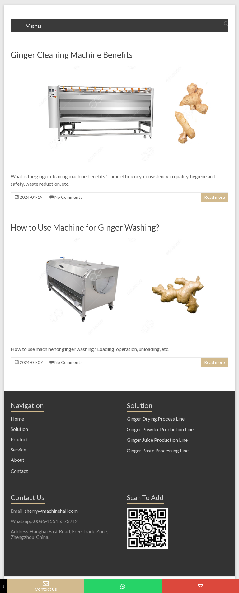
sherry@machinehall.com (51, 511)
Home (17, 419)
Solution (19, 429)
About (17, 460)
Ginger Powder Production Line (160, 429)
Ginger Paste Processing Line (158, 450)
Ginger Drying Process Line (156, 419)
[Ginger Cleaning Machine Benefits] (119, 68)
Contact (19, 471)
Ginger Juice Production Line (157, 440)
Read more (214, 197)
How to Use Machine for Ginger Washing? (85, 227)
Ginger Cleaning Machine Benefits (72, 55)
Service (18, 449)
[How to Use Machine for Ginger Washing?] (119, 241)
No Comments (68, 197)
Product (19, 439)
